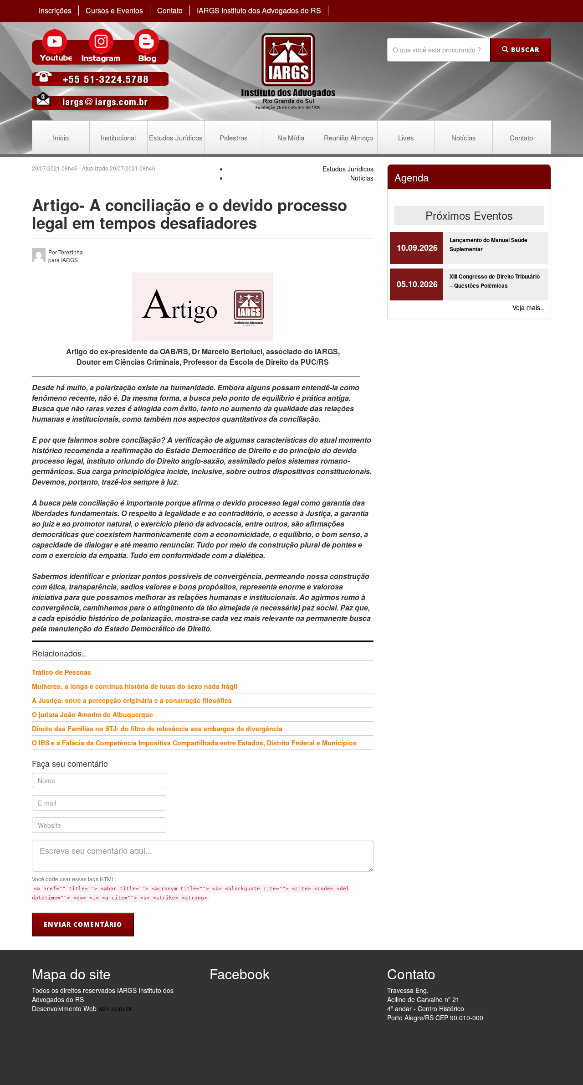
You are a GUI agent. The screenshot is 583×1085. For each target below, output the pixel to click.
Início (61, 137)
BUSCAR (524, 49)
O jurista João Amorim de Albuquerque (92, 714)
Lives (406, 137)
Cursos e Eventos (114, 10)
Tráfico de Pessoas (61, 672)
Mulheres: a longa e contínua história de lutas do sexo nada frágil (134, 686)
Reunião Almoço (348, 137)
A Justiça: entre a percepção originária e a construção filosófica (132, 700)
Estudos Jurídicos (176, 137)
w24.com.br (115, 1008)
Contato (170, 10)
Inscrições (55, 10)
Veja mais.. (528, 307)
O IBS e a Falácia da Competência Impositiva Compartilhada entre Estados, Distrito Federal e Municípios (194, 742)
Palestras (234, 137)
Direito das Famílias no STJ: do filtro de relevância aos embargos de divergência (157, 728)
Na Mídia (290, 137)
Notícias (463, 137)
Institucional (118, 137)
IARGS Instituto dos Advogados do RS (259, 10)
